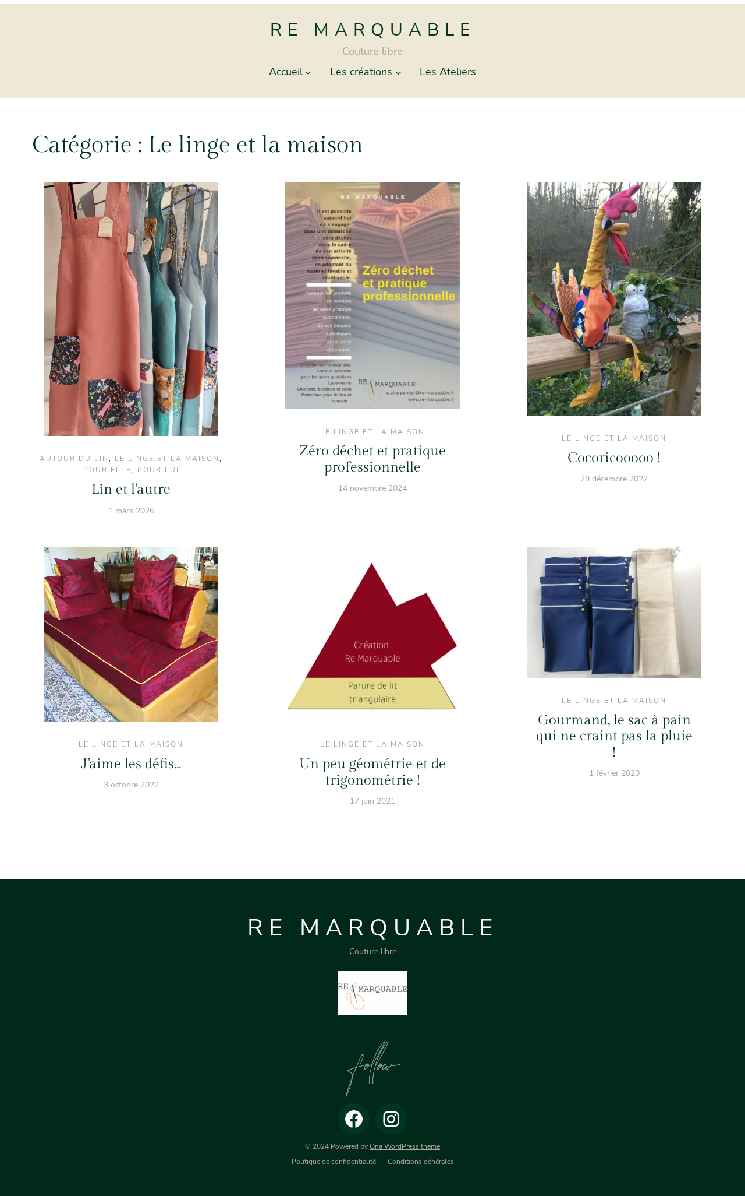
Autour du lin (74, 458)
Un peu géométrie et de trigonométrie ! (372, 772)
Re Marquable (373, 30)
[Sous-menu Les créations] (398, 72)
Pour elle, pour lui (131, 469)
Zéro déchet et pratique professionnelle (372, 459)
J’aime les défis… (131, 764)
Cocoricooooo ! (614, 458)
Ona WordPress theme (405, 1146)
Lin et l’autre (131, 489)
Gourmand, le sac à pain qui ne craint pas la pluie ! (614, 736)
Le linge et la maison (167, 458)
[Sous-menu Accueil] (308, 72)
